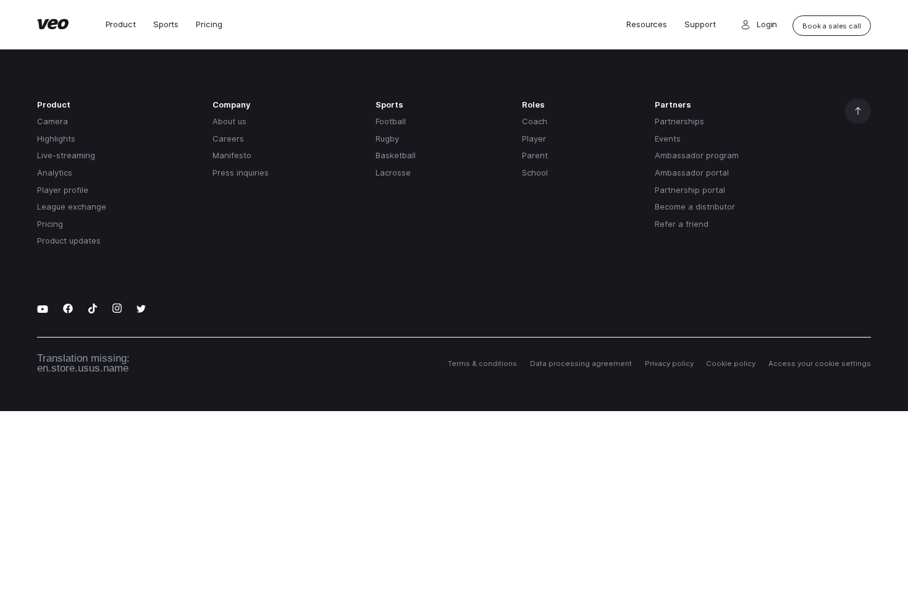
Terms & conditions (482, 363)
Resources (646, 24)
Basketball (396, 155)
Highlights (56, 138)
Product (121, 24)
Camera (52, 121)
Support (699, 24)
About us (229, 121)
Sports (166, 24)
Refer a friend (681, 224)
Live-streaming (66, 155)
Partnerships (679, 121)
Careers (228, 138)
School (535, 172)
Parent (535, 155)
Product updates (69, 240)
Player (534, 138)
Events (668, 138)
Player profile (62, 190)
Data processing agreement (581, 363)
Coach (534, 121)
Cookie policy (730, 363)
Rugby (387, 138)
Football (391, 121)
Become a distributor (695, 206)
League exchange (71, 206)
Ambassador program (697, 155)
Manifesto (231, 155)
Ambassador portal (692, 172)
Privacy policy (669, 363)
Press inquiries (240, 172)
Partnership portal (690, 190)
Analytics (54, 172)
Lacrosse (393, 172)
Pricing (209, 24)
